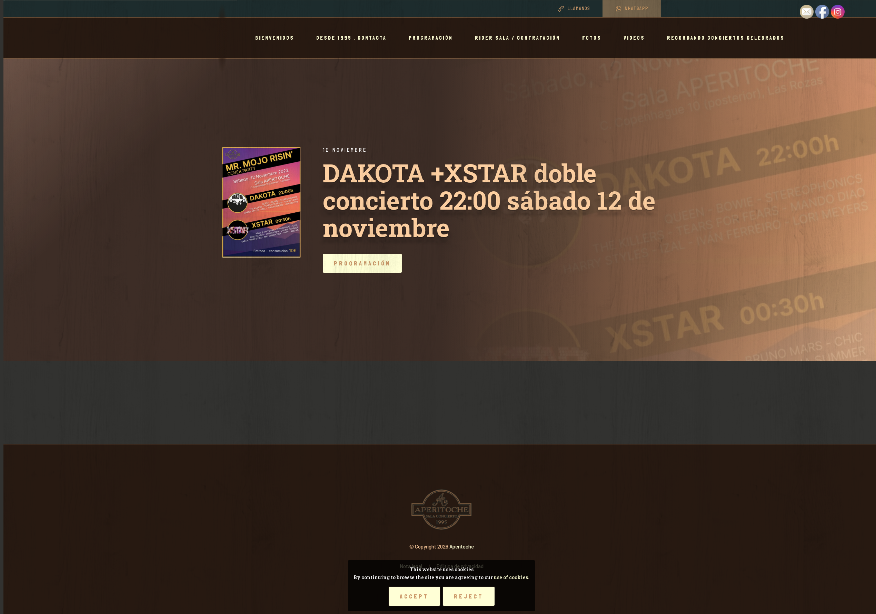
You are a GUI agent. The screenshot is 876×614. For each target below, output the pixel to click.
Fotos (591, 38)
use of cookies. (511, 577)
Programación (431, 38)
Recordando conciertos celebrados (726, 38)
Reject (469, 596)
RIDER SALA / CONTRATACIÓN (517, 38)
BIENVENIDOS (274, 38)
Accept (414, 596)
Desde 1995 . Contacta (351, 38)
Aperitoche (461, 546)
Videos (634, 38)
